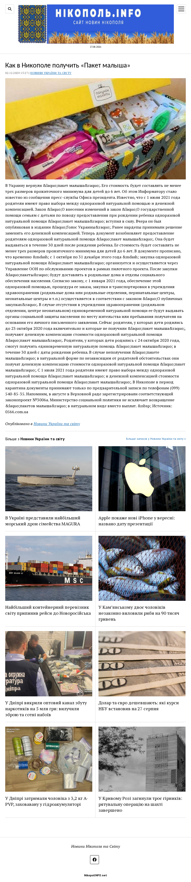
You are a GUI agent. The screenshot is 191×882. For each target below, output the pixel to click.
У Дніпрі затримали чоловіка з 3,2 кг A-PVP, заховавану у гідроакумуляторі (46, 801)
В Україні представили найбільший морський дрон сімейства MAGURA (42, 521)
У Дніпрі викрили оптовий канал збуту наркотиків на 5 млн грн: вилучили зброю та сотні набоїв (46, 708)
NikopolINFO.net (95, 875)
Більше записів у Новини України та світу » (156, 439)
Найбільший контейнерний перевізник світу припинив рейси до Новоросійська (48, 610)
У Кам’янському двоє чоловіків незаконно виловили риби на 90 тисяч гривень (138, 613)
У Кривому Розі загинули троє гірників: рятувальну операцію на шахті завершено (140, 804)
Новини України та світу (50, 73)
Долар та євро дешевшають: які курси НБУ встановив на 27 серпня (138, 706)
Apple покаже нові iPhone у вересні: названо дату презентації (136, 521)
